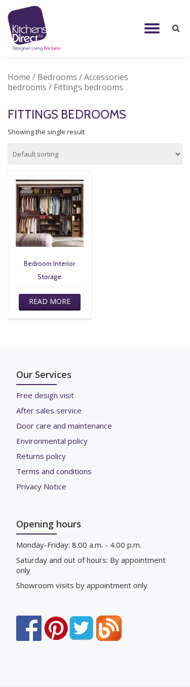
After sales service (49, 410)
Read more (49, 301)
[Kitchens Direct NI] (36, 28)
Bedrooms (57, 77)
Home (19, 77)
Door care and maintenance (64, 426)
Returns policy (41, 456)
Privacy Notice (41, 486)
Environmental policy (52, 441)
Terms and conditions (54, 471)
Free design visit (45, 395)
